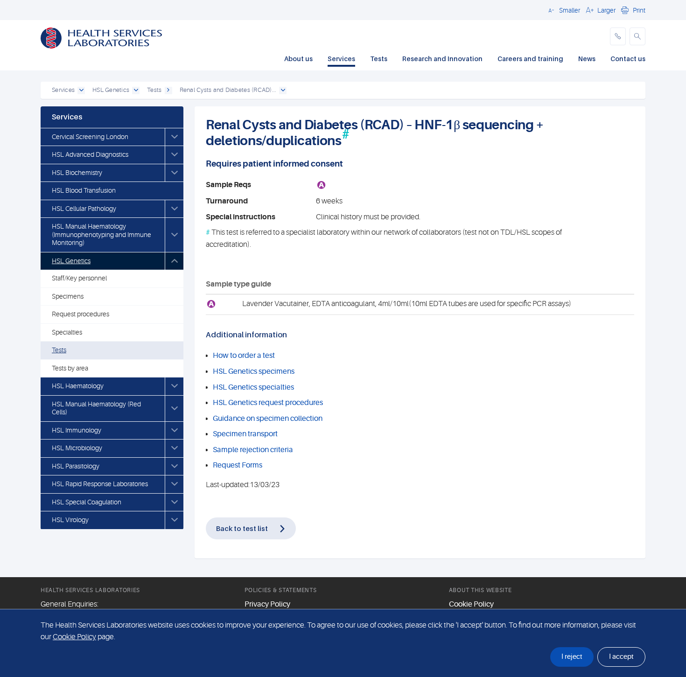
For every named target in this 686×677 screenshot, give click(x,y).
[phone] (618, 36)
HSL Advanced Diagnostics (90, 154)
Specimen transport (245, 434)
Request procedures (80, 314)
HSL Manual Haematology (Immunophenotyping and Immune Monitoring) (101, 234)
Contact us (627, 59)
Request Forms (237, 465)
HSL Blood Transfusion (84, 190)
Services (341, 59)
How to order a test (244, 355)
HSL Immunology (76, 430)
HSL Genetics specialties (253, 387)
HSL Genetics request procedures (268, 402)
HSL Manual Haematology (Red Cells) (96, 408)
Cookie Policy (471, 604)
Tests (378, 59)
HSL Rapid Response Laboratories (100, 484)
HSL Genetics (71, 261)
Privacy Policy (267, 604)
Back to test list (242, 528)
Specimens (68, 296)
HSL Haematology (78, 386)
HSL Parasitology (75, 466)
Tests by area (70, 368)
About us (298, 59)
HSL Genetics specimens (253, 371)
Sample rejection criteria (253, 450)
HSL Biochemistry (77, 172)
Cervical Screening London (90, 136)
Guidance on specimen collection (267, 418)
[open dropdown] (81, 90)
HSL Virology (70, 519)
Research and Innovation (442, 59)
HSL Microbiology (77, 448)
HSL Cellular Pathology (84, 208)
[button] (563, 10)
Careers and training (530, 59)
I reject (571, 657)
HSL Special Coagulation (86, 502)
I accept (621, 657)
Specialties (67, 332)
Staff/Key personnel (79, 278)
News (586, 59)
